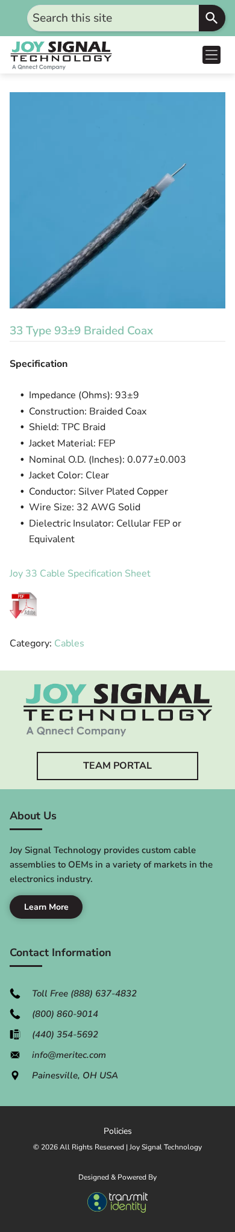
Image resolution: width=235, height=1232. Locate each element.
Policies (118, 1131)
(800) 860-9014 (65, 1014)
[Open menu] (211, 55)
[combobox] (113, 18)
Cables (69, 643)
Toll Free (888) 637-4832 (84, 993)
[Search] (212, 18)
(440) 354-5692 (65, 1034)
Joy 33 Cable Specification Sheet (80, 573)
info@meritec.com (69, 1055)
